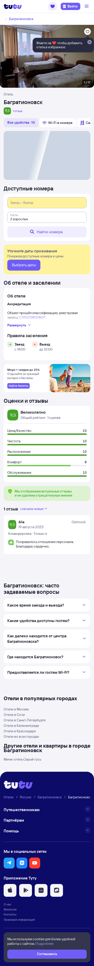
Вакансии (10, 909)
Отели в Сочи (14, 714)
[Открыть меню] (87, 6)
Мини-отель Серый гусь (22, 759)
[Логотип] (13, 6)
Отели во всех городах (21, 736)
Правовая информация (19, 919)
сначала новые (32, 509)
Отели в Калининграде (21, 725)
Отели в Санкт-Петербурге (25, 720)
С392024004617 (32, 317)
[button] (52, 6)
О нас (7, 904)
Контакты (10, 914)
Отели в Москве (16, 709)
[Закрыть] (89, 42)
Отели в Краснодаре (20, 731)
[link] (18, 386)
